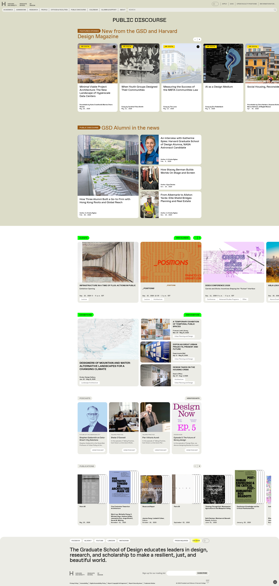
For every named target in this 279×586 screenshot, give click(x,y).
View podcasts (193, 398)
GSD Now (196, 541)
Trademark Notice (149, 583)
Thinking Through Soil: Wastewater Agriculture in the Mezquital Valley (218, 507)
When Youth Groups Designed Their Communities (139, 88)
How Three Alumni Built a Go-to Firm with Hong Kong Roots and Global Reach (105, 201)
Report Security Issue (135, 583)
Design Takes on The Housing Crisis (184, 368)
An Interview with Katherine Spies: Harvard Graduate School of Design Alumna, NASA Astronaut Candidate (180, 142)
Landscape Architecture (89, 383)
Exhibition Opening (108, 287)
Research (33, 10)
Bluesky (88, 541)
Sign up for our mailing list (154, 573)
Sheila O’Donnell (118, 437)
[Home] (86, 573)
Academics (8, 10)
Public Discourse (78, 10)
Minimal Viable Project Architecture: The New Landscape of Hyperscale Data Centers (95, 91)
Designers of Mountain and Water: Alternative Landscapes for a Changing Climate (105, 366)
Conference (211, 299)
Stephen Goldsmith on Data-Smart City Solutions (92, 438)
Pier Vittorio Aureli (150, 437)
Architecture (158, 299)
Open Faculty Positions (247, 4)
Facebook (75, 541)
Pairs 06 (83, 507)
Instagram (124, 541)
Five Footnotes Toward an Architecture (120, 507)
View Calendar (182, 238)
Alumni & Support (109, 10)
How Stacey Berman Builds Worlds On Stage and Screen (178, 171)
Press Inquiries (181, 541)
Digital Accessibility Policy (98, 583)
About (122, 10)
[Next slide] (199, 39)
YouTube (99, 541)
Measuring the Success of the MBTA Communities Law (180, 88)
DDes (244, 299)
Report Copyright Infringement (117, 583)
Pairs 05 (177, 507)
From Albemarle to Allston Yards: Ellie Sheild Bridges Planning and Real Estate (176, 198)
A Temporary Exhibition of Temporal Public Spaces (186, 324)
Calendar (93, 10)
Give (232, 4)
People (44, 10)
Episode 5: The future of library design (184, 438)
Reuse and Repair (148, 507)
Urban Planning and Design (184, 336)
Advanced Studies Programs (229, 299)
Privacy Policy (74, 583)
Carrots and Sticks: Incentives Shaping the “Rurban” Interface (230, 287)
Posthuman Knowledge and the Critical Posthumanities (248, 507)
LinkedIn (111, 541)
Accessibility (84, 583)
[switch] (215, 4)
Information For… (268, 4)
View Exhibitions (192, 315)
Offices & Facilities (59, 10)
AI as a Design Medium (219, 87)
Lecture (84, 299)
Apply (224, 4)
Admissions (21, 10)
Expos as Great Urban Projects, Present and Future (185, 347)
